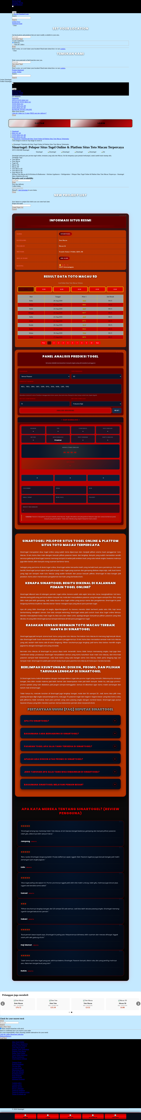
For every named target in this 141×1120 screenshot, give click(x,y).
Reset (116, 410)
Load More (3, 1038)
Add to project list (17, 188)
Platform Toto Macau (19, 1051)
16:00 (61, 289)
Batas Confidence (27, 399)
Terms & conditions (18, 1090)
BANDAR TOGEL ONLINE (22, 109)
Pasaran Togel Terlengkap (20, 1049)
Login (48, 1117)
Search (14, 16)
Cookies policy (17, 1085)
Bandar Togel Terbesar (19, 1046)
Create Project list (17, 207)
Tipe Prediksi (76, 371)
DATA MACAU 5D (19, 108)
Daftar (70, 1117)
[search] (21, 18)
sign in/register (23, 190)
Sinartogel (15, 98)
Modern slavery (17, 1087)
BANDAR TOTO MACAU (21, 102)
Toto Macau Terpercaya (20, 1044)
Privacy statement (18, 1088)
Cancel (14, 209)
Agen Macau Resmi (18, 1047)
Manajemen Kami (18, 1070)
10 (91, 343)
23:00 (115, 289)
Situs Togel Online (18, 1042)
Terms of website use (19, 1094)
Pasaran (23, 371)
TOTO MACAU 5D (19, 106)
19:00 (79, 289)
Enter (13, 182)
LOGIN (101, 123)
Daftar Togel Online (18, 1053)
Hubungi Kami (17, 1077)
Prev (43, 343)
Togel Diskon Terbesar (19, 1059)
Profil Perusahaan (18, 1064)
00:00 (26, 289)
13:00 (43, 289)
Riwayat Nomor (26, 381)
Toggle (14, 12)
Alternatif (93, 1117)
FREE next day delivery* (38, 113)
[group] (0, 1028)
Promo (25, 1117)
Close (14, 115)
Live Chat (115, 1117)
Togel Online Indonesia (19, 1055)
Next (97, 343)
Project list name (17, 203)
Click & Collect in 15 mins (21, 113)
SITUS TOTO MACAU (20, 100)
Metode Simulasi (78, 399)
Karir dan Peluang (18, 1072)
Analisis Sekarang (65, 410)
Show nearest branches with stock (13, 1028)
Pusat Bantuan (16, 1075)
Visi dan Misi (16, 1066)
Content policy (17, 1083)
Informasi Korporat (18, 1079)
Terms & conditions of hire (21, 1092)
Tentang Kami (16, 1062)
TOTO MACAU (17, 104)
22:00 (97, 289)
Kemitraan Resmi (17, 1073)
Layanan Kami (17, 1068)
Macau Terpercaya (18, 1057)
